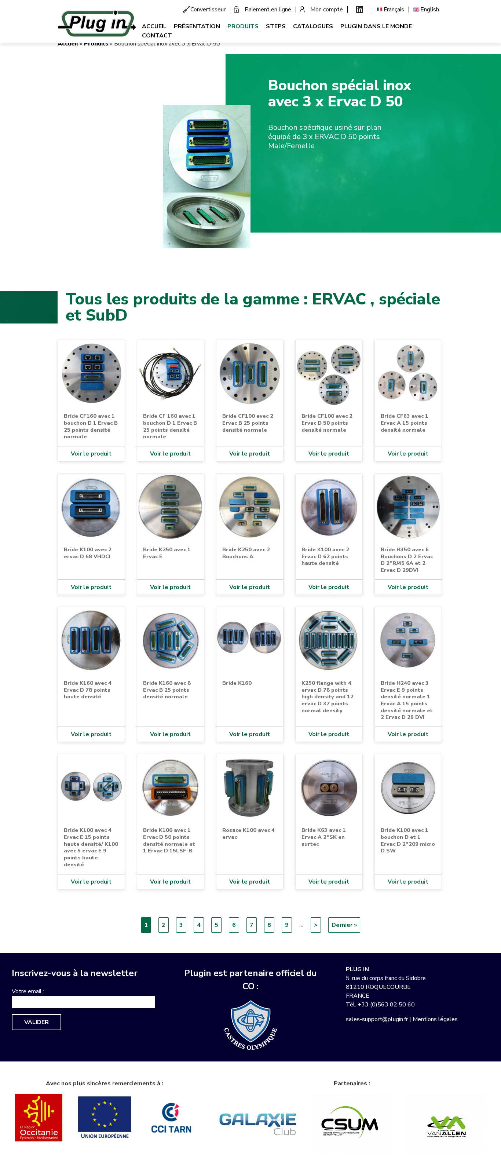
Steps (276, 26)
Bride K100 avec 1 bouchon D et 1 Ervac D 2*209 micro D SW (408, 840)
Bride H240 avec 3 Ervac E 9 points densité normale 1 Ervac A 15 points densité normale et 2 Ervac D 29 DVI (407, 700)
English (429, 9)
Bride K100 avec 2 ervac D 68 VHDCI (87, 553)
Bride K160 (237, 683)
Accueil (154, 26)
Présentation (197, 26)
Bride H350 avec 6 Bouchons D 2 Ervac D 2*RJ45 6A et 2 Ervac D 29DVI (407, 560)
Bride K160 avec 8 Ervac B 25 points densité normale (167, 689)
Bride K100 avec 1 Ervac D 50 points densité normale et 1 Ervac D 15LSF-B (169, 840)
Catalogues (313, 26)
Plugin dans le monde (376, 26)
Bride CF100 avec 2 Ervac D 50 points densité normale (326, 422)
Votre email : (28, 991)
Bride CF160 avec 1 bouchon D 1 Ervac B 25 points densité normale (91, 426)
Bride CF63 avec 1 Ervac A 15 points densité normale (404, 422)
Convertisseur (208, 9)
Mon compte (326, 9)
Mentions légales (435, 1019)
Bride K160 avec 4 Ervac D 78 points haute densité (87, 689)
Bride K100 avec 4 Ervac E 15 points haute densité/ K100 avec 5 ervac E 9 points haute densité (91, 847)
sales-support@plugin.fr (377, 1019)
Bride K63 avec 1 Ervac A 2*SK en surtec (323, 836)
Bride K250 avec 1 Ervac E (167, 553)
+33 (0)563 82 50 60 (386, 1005)
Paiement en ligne (268, 9)
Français (394, 9)
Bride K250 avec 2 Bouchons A (246, 553)
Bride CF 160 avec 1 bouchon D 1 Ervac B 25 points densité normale (170, 426)
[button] (207, 176)
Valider (36, 1022)
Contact (157, 36)
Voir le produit (91, 454)
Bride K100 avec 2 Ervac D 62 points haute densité (325, 556)
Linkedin (359, 9)
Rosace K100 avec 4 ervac (248, 833)
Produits (243, 26)
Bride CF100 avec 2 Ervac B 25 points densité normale (247, 422)
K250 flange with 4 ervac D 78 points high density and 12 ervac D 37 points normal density (327, 696)
